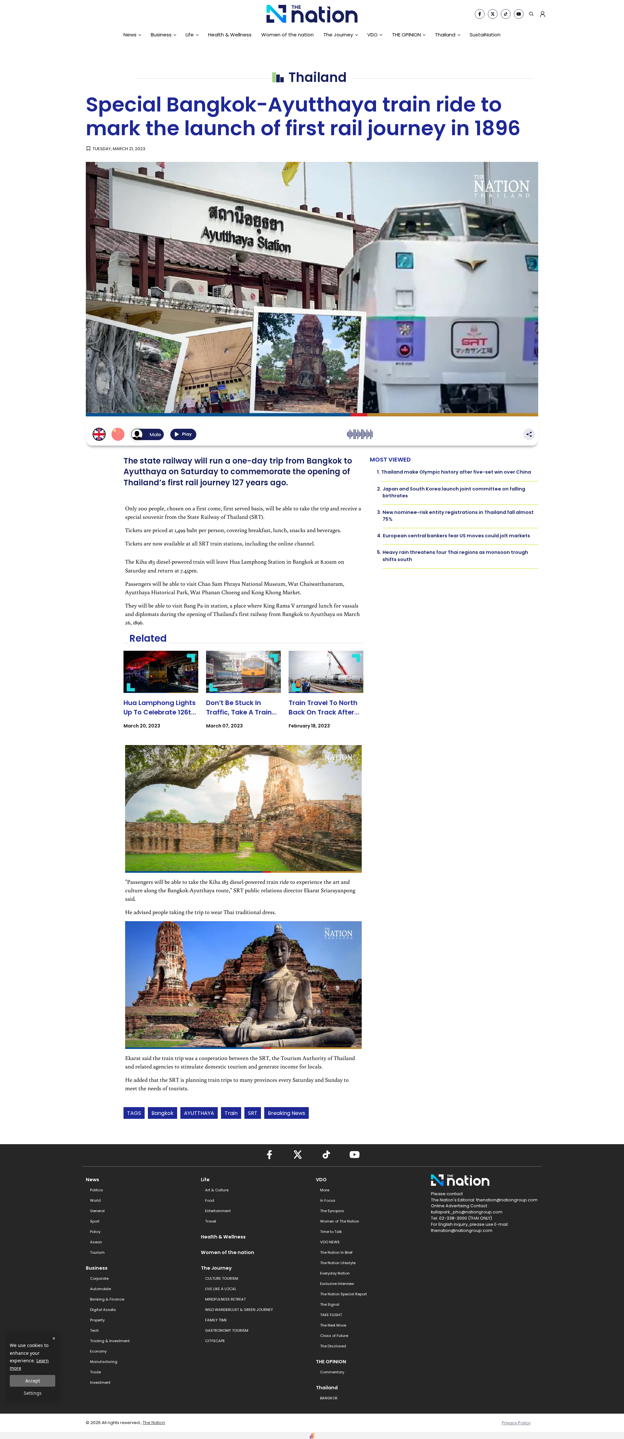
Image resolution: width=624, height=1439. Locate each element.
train (231, 1113)
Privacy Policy (516, 1423)
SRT (252, 1113)
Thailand (445, 34)
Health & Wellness (230, 34)
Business (161, 34)
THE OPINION (406, 34)
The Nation (154, 1422)
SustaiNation (485, 34)
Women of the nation (287, 34)
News (130, 34)
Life (190, 34)
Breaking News (286, 1113)
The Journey (338, 34)
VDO (372, 34)
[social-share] (480, 14)
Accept (32, 1381)
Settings (33, 1393)
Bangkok (162, 1113)
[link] (161, 695)
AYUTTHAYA (199, 1113)
